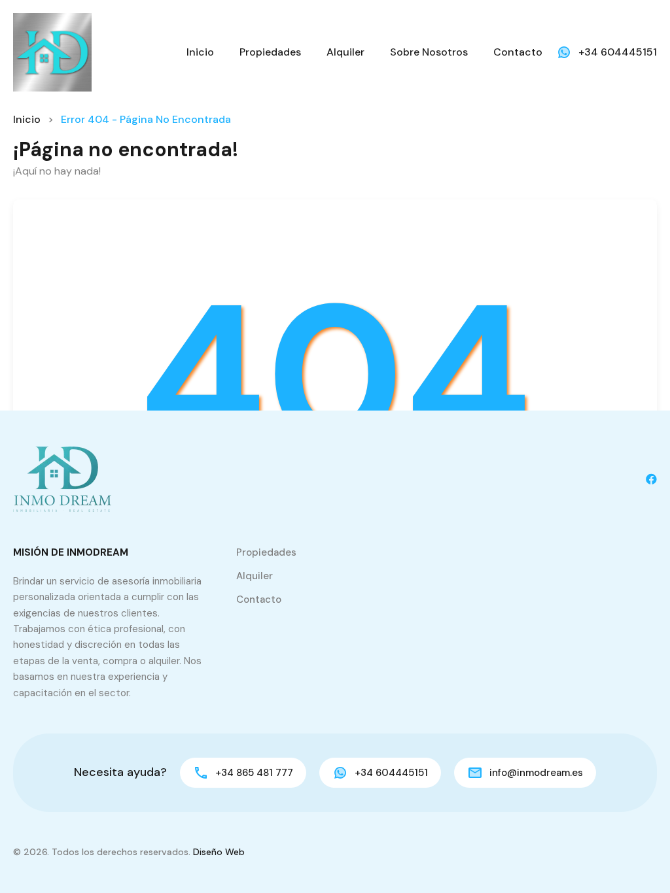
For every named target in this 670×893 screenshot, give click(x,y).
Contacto (517, 52)
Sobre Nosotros (429, 52)
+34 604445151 (617, 52)
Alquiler (345, 52)
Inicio (200, 52)
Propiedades (270, 52)
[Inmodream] (52, 51)
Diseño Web (219, 852)
